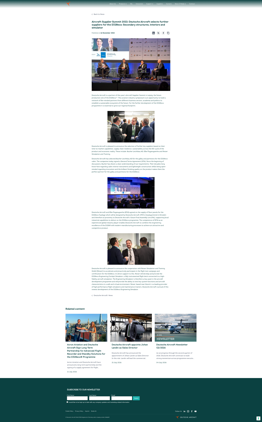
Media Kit (93, 411)
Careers (169, 4)
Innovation (139, 4)
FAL (131, 4)
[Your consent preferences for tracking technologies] (258, 418)
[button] (122, 4)
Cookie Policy (69, 411)
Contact (192, 4)
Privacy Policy (79, 411)
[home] (68, 4)
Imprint (87, 411)
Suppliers (160, 4)
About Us (113, 4)
